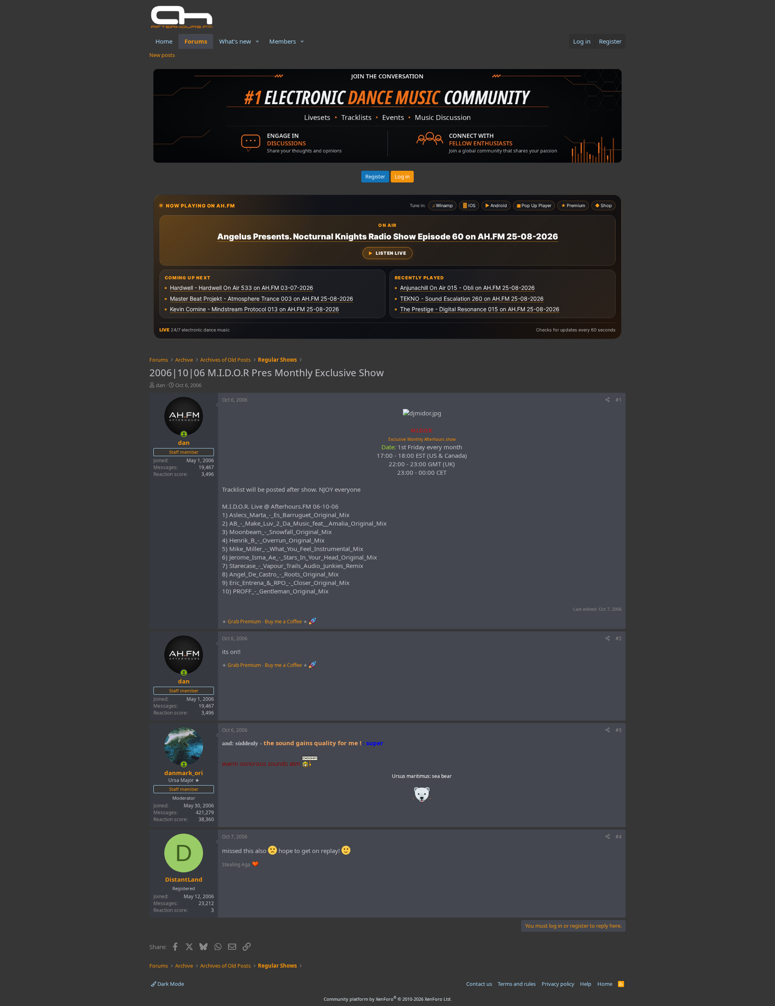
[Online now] (184, 434)
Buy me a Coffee (283, 621)
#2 (619, 638)
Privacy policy (558, 983)
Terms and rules (517, 983)
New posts (162, 55)
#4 (619, 836)
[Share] (607, 400)
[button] (257, 41)
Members (282, 41)
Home (163, 41)
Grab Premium (245, 621)
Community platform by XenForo (388, 999)
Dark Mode (170, 983)
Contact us (479, 983)
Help (585, 983)
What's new (235, 41)
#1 (619, 399)
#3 (619, 730)
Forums (195, 41)
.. (422, 797)
